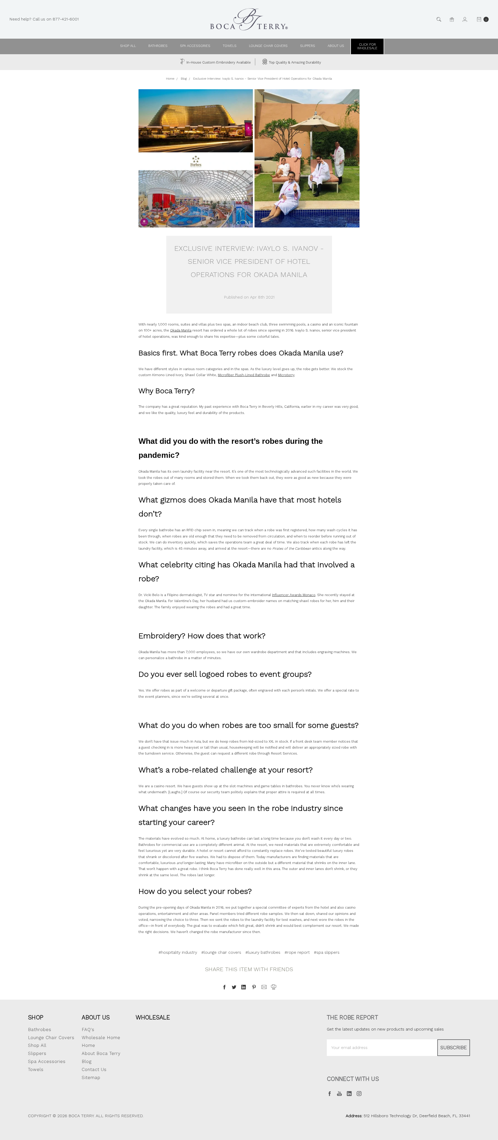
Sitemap (91, 1077)
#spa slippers (327, 952)
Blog (87, 1061)
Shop (35, 1017)
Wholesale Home (101, 1037)
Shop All (37, 1045)
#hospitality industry (177, 952)
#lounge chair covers (221, 952)
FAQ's (88, 1029)
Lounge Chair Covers (268, 46)
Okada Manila (180, 330)
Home (88, 1045)
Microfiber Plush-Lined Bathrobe (244, 375)
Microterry (286, 375)
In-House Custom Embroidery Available (218, 62)
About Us (96, 1017)
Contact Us (94, 1069)
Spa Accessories (195, 46)
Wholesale (153, 1017)
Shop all (128, 46)
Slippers (307, 46)
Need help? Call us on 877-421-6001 (44, 19)
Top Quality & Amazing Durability (294, 62)
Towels (230, 46)
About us (336, 46)
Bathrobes (158, 46)
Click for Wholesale (367, 46)
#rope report (297, 952)
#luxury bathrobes (262, 952)
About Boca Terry (101, 1053)
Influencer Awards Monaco (293, 595)
